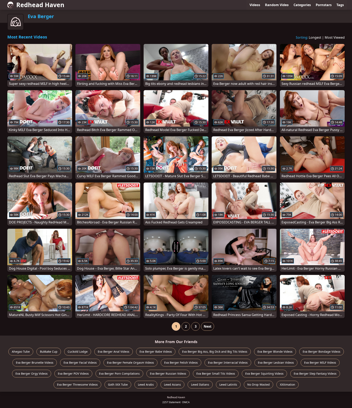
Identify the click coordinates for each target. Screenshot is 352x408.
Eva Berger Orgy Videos (31, 373)
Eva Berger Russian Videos (168, 373)
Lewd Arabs (146, 384)
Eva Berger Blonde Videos (275, 351)
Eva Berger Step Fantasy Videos (315, 373)
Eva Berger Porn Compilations (119, 373)
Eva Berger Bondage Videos (321, 351)
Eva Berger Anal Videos (113, 351)
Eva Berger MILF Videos (320, 362)
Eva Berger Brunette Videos (34, 362)
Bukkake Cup (48, 351)
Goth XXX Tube (118, 384)
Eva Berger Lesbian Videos (276, 362)
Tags (340, 5)
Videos (255, 5)
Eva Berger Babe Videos (156, 351)
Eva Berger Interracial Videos (228, 362)
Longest (315, 37)
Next (207, 326)
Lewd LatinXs (228, 384)
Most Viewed (335, 37)
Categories (302, 5)
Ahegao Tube (21, 351)
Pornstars (324, 5)
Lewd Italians (200, 384)
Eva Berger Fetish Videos (181, 362)
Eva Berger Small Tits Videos (215, 373)
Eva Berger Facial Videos (80, 362)
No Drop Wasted (258, 384)
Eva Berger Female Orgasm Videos (130, 362)
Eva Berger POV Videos (73, 373)
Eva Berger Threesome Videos (77, 384)
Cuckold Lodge (78, 351)
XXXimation (287, 384)
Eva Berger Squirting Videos (264, 373)
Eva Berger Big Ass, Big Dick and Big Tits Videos (214, 351)
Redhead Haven (40, 5)
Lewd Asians (172, 384)
